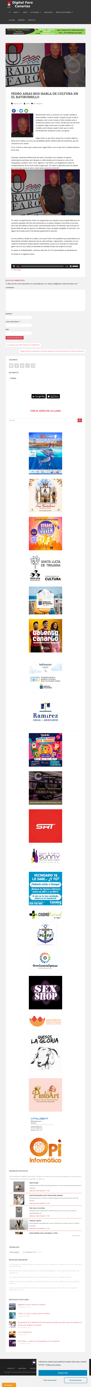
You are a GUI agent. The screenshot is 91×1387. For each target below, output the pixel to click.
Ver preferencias (75, 1380)
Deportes (21, 20)
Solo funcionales (50, 1380)
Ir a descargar (16, 270)
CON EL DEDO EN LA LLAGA (45, 410)
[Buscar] (80, 420)
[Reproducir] (14, 266)
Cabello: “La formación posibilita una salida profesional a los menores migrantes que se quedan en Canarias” (44, 1282)
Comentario (10, 287)
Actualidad (35, 12)
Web (7, 329)
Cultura (12, 20)
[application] (45, 266)
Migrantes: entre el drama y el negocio (32, 1304)
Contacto (31, 20)
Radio (16, 12)
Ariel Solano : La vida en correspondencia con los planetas (39, 1341)
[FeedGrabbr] (45, 1235)
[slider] (75, 266)
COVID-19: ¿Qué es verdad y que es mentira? (34, 1313)
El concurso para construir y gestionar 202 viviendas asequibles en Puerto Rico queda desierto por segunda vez (44, 1272)
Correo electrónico (13, 322)
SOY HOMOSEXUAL (25, 1332)
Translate (39, 1252)
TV (9, 12)
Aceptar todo (63, 1373)
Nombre (9, 314)
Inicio (25, 12)
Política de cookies (53, 1365)
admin (28, 103)
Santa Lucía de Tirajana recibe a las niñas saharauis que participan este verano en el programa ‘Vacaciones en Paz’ (43, 1289)
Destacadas (48, 12)
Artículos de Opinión (63, 12)
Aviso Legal (22, 1368)
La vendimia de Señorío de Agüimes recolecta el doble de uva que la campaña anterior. (40, 1277)
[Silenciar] (71, 266)
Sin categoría (38, 103)
